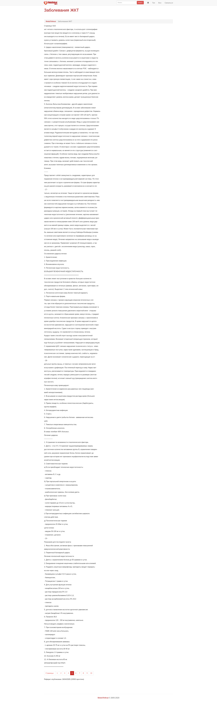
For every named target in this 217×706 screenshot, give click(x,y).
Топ (153, 3)
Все (159, 3)
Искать (140, 2)
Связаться (169, 3)
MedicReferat (51, 21)
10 (91, 673)
